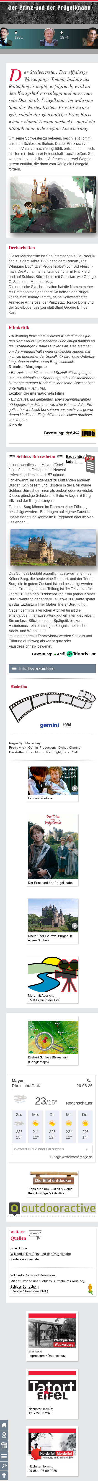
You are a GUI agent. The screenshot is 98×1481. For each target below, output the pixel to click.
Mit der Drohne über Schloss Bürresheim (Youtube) (47, 1281)
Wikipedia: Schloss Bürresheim (32, 1275)
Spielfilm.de (18, 1248)
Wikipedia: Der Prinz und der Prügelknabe (40, 1254)
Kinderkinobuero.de (24, 1259)
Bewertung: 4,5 (48, 654)
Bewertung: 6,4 (61, 433)
